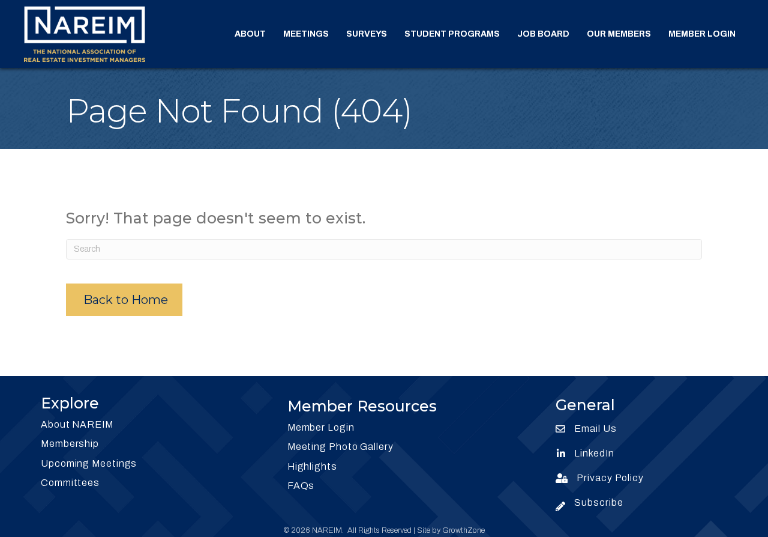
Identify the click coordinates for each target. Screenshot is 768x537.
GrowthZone (463, 530)
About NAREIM (77, 424)
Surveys (366, 33)
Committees (70, 483)
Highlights (312, 466)
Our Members (619, 33)
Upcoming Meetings (89, 463)
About (250, 33)
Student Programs (452, 33)
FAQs (301, 486)
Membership (70, 443)
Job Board (543, 33)
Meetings (306, 33)
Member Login (702, 33)
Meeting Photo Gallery (340, 446)
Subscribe (598, 502)
